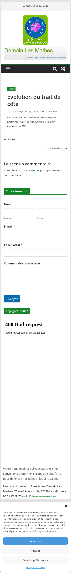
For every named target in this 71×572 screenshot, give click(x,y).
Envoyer (12, 299)
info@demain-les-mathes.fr (41, 496)
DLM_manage (16, 111)
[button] (66, 506)
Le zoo (12, 139)
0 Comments (51, 111)
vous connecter (29, 170)
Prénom (8, 218)
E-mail (9, 226)
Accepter (35, 541)
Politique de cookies (35, 567)
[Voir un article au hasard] (63, 69)
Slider (11, 89)
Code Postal (13, 245)
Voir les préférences (35, 560)
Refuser (35, 550)
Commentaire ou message (22, 263)
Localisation (55, 148)
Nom (40, 218)
